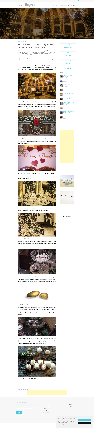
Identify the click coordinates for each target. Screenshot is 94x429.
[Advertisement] (67, 146)
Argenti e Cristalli (44, 310)
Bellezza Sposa (68, 41)
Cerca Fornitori (54, 5)
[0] (77, 1)
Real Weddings (68, 60)
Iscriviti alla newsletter (20, 403)
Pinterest (70, 408)
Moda (68, 52)
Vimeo (70, 413)
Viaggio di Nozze (68, 68)
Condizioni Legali (45, 408)
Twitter (70, 406)
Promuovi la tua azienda (46, 406)
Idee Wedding (64, 5)
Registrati (64, 1)
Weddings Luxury (73, 5)
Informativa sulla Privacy (20, 409)
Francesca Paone (23, 58)
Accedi (60, 1)
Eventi (49, 276)
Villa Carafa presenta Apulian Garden (68, 93)
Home (19, 41)
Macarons (27, 279)
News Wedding (68, 55)
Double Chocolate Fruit (48, 341)
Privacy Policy (45, 410)
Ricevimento (68, 63)
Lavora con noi (45, 415)
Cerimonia (68, 44)
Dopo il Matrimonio (68, 49)
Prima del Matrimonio (68, 57)
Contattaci (44, 404)
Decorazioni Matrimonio (68, 47)
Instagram (71, 410)
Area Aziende (72, 1)
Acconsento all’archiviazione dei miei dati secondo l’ (25, 409)
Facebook (70, 404)
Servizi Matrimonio (68, 65)
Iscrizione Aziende (46, 412)
